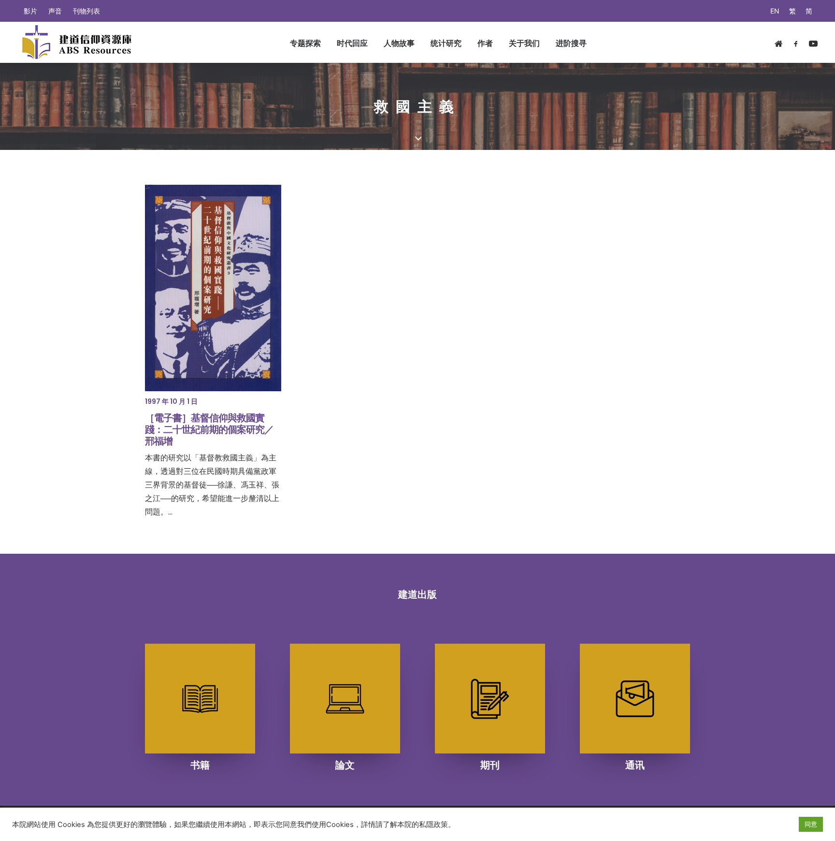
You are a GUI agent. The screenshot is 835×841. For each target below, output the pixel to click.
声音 (55, 11)
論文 (345, 765)
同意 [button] (811, 824)
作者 (485, 43)
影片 (30, 11)
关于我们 (524, 43)
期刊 (490, 765)
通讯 (635, 765)
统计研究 (446, 43)
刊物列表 (86, 11)
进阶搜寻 (571, 43)
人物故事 (399, 43)
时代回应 (352, 43)
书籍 (200, 765)
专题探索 (305, 43)
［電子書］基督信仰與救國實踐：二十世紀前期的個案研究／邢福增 (209, 429)
